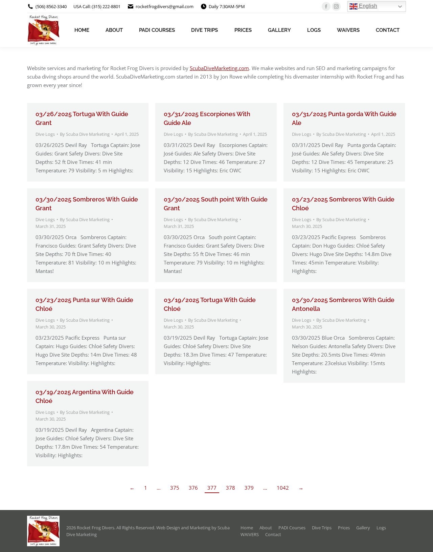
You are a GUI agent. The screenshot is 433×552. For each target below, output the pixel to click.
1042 (283, 487)
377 (211, 487)
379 (249, 487)
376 (193, 487)
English (367, 6)
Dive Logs (45, 134)
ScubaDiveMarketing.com (219, 68)
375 (174, 487)
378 (230, 487)
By (85, 134)
